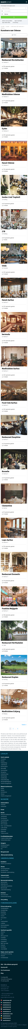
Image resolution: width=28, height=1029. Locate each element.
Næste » (24, 724)
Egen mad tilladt (18, 20)
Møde (2, 788)
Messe (2, 794)
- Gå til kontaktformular (7, 993)
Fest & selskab (5, 757)
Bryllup (2, 761)
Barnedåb (3, 768)
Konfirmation (4, 766)
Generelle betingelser (6, 979)
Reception (3, 772)
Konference (4, 792)
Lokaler (4, 754)
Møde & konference (6, 786)
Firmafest (3, 759)
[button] (14, 8)
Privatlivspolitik (5, 981)
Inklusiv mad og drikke (7, 20)
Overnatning (15, 22)
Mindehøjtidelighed (6, 781)
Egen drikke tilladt (6, 22)
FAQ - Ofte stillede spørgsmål (9, 964)
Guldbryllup (4, 778)
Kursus (2, 790)
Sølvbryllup (4, 776)
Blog (2, 973)
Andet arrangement (6, 783)
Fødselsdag (4, 763)
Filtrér (14, 35)
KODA (11, 1026)
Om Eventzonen (5, 970)
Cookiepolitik (4, 977)
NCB (15, 1026)
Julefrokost (4, 764)
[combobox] (15, 14)
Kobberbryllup (4, 774)
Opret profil (4, 967)
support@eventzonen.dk (7, 997)
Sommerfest (4, 770)
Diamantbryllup (5, 779)
